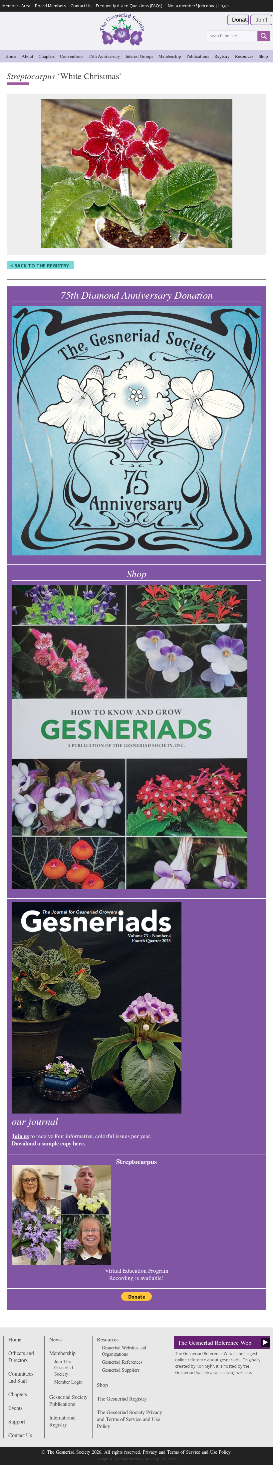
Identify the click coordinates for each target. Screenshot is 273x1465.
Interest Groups (139, 56)
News (55, 1339)
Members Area (16, 6)
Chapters (47, 56)
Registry (222, 56)
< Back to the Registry (39, 265)
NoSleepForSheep (160, 1458)
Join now (206, 6)
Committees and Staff (20, 1377)
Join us (20, 1136)
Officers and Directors (21, 1356)
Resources (244, 56)
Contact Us (81, 6)
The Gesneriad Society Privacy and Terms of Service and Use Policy (129, 1419)
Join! (261, 20)
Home (10, 56)
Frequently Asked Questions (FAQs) (129, 6)
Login (223, 6)
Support (16, 1421)
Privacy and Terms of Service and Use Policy (186, 1452)
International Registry (62, 1421)
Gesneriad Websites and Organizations (124, 1350)
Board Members (50, 6)
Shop (263, 56)
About (27, 56)
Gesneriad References (122, 1362)
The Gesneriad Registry (122, 1398)
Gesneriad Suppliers (120, 1370)
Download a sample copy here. (48, 1143)
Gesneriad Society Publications (68, 1400)
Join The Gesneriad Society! (63, 1367)
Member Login (68, 1382)
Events (15, 1407)
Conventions (71, 56)
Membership (169, 56)
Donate (240, 20)
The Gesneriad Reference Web (214, 1342)
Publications (197, 56)
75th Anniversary (104, 56)
